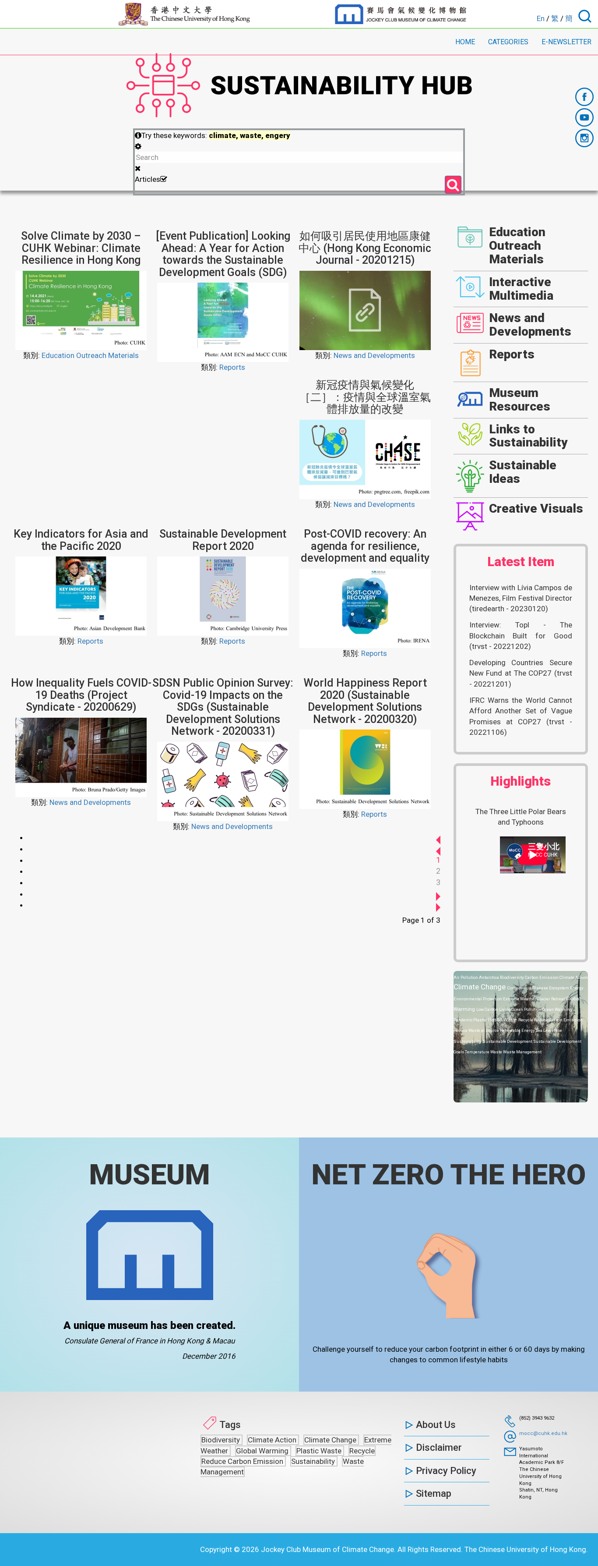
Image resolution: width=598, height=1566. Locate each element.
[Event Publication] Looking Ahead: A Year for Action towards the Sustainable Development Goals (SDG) (223, 254)
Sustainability (468, 1041)
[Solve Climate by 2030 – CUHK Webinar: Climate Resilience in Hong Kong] (81, 309)
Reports (232, 367)
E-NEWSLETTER (566, 42)
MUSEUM (149, 1174)
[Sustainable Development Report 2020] (222, 595)
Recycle (526, 1019)
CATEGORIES (508, 42)
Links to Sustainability (528, 436)
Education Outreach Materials (90, 355)
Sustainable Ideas (522, 472)
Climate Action (573, 977)
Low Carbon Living (494, 1009)
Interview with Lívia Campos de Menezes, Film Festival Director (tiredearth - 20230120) (521, 598)
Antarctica (489, 977)
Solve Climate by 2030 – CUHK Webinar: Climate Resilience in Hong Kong (81, 248)
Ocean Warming (557, 1009)
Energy (576, 987)
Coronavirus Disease (528, 987)
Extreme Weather (520, 998)
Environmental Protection (478, 998)
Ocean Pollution (527, 1009)
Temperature (477, 1051)
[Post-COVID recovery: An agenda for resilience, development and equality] (365, 607)
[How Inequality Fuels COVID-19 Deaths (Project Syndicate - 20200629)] (81, 756)
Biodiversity (512, 977)
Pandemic (463, 1019)
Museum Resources (519, 400)
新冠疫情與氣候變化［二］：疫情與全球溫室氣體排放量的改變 (365, 397)
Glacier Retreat (551, 998)
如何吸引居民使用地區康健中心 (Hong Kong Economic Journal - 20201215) (365, 248)
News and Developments (374, 355)
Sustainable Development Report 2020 (222, 540)
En (541, 18)
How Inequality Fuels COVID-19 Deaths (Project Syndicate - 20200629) (81, 695)
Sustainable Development (507, 1041)
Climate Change (480, 986)
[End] (438, 904)
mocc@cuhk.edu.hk (543, 1433)
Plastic (480, 1019)
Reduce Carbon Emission (558, 1019)
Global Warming (263, 1450)
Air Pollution (466, 977)
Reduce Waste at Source (477, 1030)
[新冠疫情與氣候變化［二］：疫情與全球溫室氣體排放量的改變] (365, 458)
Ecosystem (559, 987)
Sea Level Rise (548, 1030)
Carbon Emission (542, 977)
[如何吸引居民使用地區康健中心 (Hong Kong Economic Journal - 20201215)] (365, 309)
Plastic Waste (503, 1020)
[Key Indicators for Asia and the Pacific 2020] (81, 595)
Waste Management (522, 1051)
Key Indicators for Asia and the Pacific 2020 (81, 540)
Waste (496, 1051)
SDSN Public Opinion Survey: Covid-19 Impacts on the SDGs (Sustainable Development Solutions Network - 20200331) (222, 707)
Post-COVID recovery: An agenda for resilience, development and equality (365, 546)
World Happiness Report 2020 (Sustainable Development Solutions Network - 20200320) (365, 701)
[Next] (438, 893)
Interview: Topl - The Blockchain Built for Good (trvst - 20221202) (521, 635)
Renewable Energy (517, 1030)
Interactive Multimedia (521, 289)
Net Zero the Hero (448, 1174)
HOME (465, 42)
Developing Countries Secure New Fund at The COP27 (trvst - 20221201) (521, 673)
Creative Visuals (536, 508)
